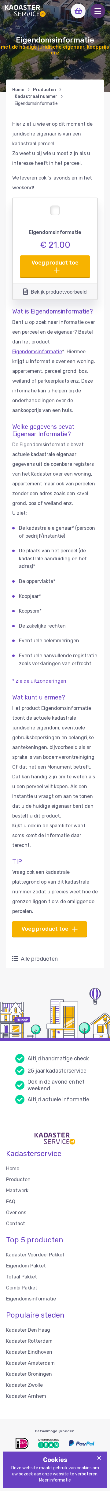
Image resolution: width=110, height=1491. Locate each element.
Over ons (16, 1212)
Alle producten (39, 958)
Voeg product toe (44, 928)
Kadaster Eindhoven (29, 1352)
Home (18, 89)
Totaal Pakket (21, 1277)
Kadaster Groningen (29, 1374)
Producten (44, 89)
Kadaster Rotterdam (29, 1341)
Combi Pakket (21, 1288)
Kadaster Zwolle (24, 1385)
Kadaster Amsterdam (30, 1363)
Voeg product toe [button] (55, 262)
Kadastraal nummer (36, 96)
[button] (97, 11)
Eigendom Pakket (26, 1266)
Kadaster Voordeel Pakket (35, 1255)
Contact (15, 1223)
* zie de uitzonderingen (39, 681)
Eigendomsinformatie (37, 351)
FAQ (10, 1201)
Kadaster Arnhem (26, 1396)
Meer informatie (55, 1480)
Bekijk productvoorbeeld (59, 292)
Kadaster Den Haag (28, 1330)
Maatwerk (17, 1190)
